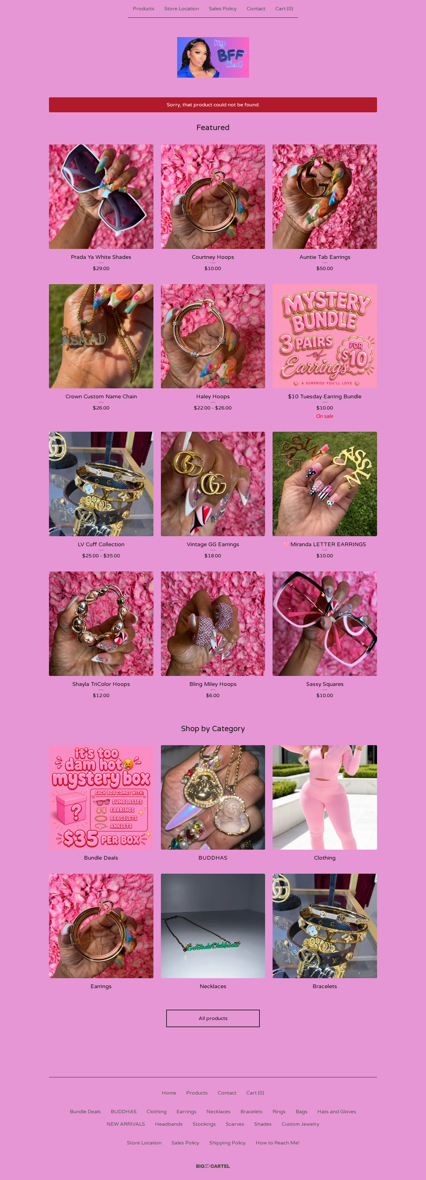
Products (143, 9)
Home (169, 1093)
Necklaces (218, 1112)
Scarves (235, 1124)
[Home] (213, 57)
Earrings (186, 1112)
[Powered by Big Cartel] (213, 1166)
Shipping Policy (227, 1143)
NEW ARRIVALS (126, 1124)
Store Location (181, 9)
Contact (256, 9)
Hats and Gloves (336, 1112)
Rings (279, 1112)
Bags (301, 1112)
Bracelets (251, 1112)
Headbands (169, 1124)
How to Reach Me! (277, 1143)
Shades (263, 1124)
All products (213, 1018)
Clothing (157, 1112)
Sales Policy (223, 9)
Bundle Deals (85, 1112)
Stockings (204, 1124)
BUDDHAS (124, 1112)
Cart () (284, 9)
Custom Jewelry (300, 1124)
